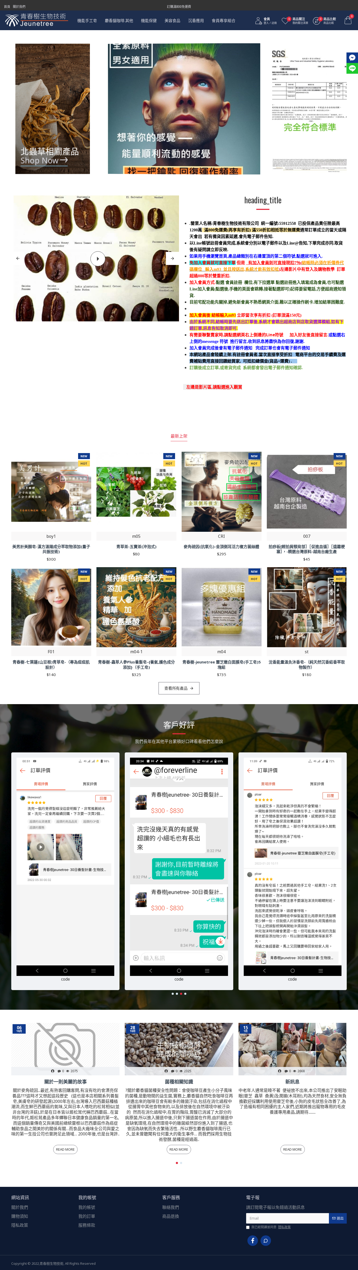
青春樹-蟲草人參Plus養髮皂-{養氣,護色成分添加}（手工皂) (136, 665)
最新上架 (179, 436)
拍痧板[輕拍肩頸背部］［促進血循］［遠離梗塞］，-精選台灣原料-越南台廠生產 (307, 549)
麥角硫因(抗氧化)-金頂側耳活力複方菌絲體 (221, 546)
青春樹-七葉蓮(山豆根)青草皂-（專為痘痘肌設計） (51, 665)
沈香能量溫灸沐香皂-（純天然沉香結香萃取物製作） (307, 665)
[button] (173, 994)
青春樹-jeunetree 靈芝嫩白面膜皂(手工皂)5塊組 (221, 665)
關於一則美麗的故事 (65, 1081)
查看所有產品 (176, 688)
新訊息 (292, 1081)
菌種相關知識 (179, 1081)
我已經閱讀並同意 (271, 1227)
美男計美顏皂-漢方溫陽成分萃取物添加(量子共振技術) (51, 549)
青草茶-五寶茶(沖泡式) (136, 546)
